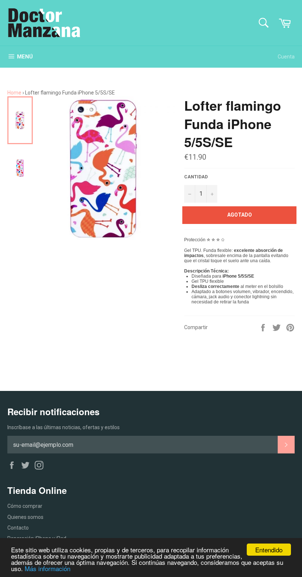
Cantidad (196, 176)
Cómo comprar (24, 506)
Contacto (18, 528)
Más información (47, 568)
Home (14, 93)
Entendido (268, 549)
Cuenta (286, 57)
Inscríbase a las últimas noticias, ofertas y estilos (63, 427)
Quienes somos (25, 517)
